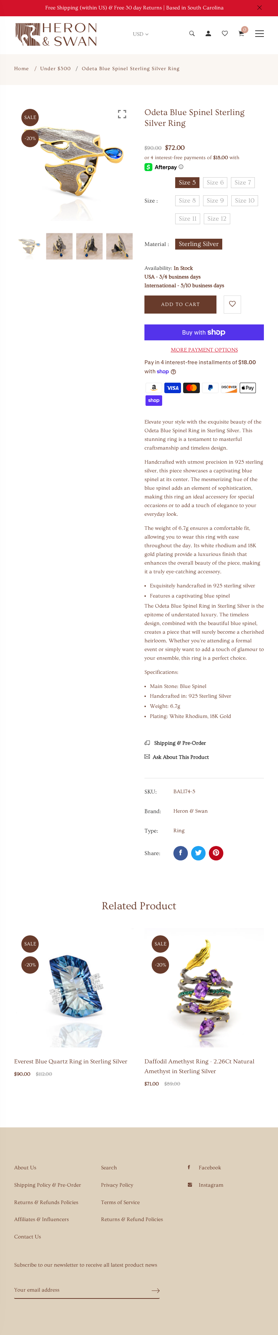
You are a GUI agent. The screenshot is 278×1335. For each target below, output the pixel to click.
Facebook (210, 1168)
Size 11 (188, 218)
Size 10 (244, 200)
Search (109, 1168)
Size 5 (187, 182)
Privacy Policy (117, 1185)
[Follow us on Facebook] (180, 853)
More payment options (204, 350)
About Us (25, 1168)
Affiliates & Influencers (41, 1219)
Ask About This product (181, 757)
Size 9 (215, 200)
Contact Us (27, 1237)
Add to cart (180, 304)
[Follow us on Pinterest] (216, 853)
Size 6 (215, 182)
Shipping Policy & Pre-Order (47, 1185)
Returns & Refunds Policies (46, 1202)
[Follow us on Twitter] (198, 853)
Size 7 (243, 182)
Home (21, 69)
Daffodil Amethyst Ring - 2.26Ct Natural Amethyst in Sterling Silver (199, 1066)
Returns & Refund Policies (132, 1219)
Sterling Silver (199, 244)
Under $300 (55, 69)
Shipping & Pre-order (179, 743)
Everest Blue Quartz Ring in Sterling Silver (70, 1061)
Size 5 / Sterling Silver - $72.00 (126, 1208)
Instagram (211, 1185)
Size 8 (187, 200)
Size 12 (217, 218)
